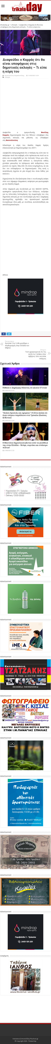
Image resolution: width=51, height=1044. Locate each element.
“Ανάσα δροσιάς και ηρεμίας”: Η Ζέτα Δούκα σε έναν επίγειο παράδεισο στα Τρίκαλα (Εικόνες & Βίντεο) (25, 415)
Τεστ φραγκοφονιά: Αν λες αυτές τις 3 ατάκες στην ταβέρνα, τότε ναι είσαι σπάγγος (35, 354)
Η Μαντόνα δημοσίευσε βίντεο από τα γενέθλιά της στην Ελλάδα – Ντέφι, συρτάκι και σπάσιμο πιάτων (25, 445)
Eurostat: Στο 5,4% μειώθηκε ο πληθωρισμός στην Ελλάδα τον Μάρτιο (17, 344)
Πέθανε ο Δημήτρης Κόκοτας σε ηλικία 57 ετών (25, 388)
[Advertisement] (25, 105)
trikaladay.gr (4, 25)
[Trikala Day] (25, 6)
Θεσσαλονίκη (12, 140)
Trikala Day (32, 1041)
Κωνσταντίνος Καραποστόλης (14, 75)
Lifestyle (14, 25)
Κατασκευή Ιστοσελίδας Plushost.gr (25, 1039)
